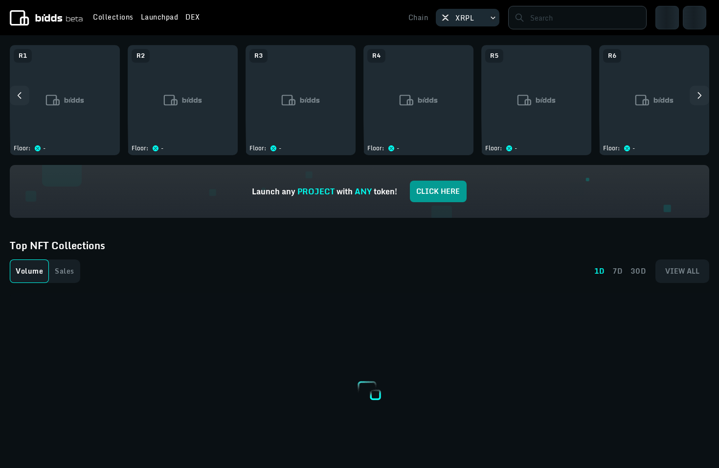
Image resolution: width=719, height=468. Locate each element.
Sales (64, 271)
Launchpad (160, 18)
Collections (113, 18)
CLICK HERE (438, 191)
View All (682, 271)
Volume (29, 271)
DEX (192, 18)
